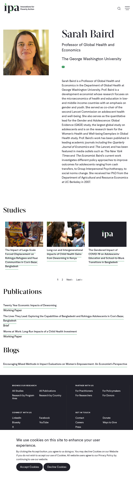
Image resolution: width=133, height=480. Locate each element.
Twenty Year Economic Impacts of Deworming (29, 305)
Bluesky (16, 422)
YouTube (43, 422)
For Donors (108, 395)
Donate (106, 417)
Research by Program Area (23, 397)
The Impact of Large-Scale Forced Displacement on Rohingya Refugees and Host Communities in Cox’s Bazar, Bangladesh (21, 258)
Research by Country (50, 395)
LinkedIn (16, 417)
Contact (79, 417)
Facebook (44, 417)
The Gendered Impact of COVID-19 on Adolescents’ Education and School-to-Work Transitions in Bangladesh (106, 256)
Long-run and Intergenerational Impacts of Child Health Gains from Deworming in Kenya (65, 254)
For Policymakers (112, 390)
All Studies (18, 390)
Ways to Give (110, 422)
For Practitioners (84, 390)
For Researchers (83, 395)
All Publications (47, 390)
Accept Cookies (29, 467)
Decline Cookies (56, 467)
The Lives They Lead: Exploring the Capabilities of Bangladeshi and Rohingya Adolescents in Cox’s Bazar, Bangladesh (63, 318)
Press (78, 427)
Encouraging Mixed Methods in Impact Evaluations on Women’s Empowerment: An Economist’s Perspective (65, 364)
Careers (79, 422)
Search (120, 8)
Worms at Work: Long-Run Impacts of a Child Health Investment (40, 331)
